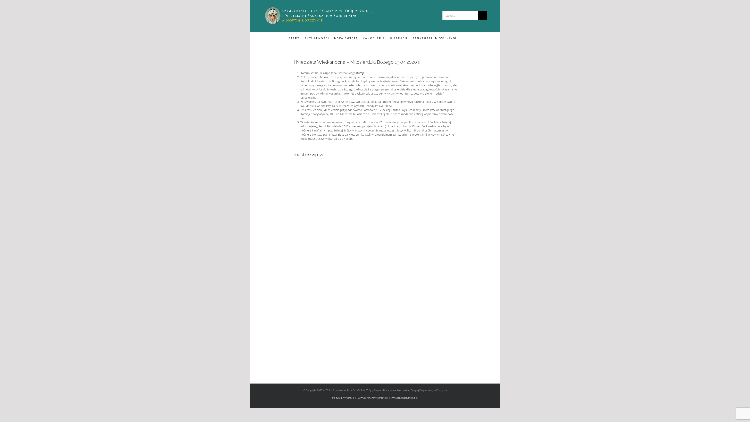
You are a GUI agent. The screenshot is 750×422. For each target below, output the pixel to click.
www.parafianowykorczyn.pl (372, 397)
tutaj (360, 73)
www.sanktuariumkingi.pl (404, 397)
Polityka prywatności (343, 397)
